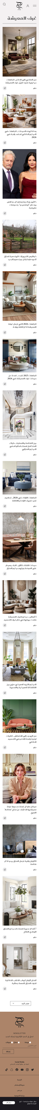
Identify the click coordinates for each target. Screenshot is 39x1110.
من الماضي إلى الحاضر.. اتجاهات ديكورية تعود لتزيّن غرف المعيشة (20, 81)
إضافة (8, 1051)
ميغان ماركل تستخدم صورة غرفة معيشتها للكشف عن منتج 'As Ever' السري (20, 809)
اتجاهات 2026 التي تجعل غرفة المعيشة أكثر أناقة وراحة (22, 325)
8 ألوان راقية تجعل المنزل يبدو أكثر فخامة (20, 862)
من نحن (19, 1090)
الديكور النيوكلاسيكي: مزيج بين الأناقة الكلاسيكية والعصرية (21, 686)
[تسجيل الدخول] (27, 5)
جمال (16, 1042)
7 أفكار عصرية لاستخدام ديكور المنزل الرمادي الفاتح (19, 930)
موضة (27, 1042)
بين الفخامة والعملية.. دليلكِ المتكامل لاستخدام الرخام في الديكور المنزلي (22, 446)
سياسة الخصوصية (19, 1095)
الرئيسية (19, 1080)
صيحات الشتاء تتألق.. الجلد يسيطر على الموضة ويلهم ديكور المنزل (21, 567)
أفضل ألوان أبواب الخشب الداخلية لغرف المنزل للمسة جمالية (20, 982)
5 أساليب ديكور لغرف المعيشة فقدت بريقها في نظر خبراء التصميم (20, 618)
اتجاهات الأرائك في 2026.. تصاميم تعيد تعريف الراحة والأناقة (20, 499)
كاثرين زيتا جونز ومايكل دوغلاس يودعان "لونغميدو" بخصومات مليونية (21, 205)
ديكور (34, 88)
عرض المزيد (25, 1003)
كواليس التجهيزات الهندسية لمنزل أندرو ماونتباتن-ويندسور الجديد (20, 258)
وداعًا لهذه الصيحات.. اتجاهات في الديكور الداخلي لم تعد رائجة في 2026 (20, 134)
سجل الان (8, 1103)
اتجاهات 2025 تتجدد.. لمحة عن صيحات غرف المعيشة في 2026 (21, 377)
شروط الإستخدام (19, 1085)
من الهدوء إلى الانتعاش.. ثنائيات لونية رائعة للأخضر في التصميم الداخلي (21, 739)
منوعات (8, 1042)
